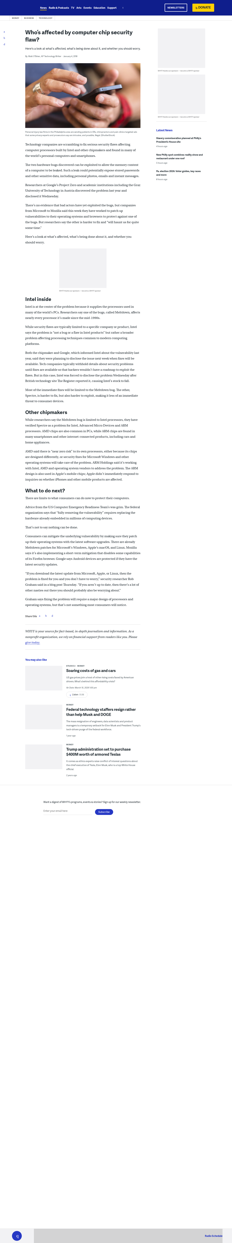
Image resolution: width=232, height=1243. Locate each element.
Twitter (46, 616)
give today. (32, 642)
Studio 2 (70, 666)
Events (87, 7)
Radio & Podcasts (59, 7)
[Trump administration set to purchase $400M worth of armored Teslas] (43, 758)
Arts (78, 7)
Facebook (39, 616)
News (43, 7)
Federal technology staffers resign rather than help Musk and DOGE (101, 712)
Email (52, 616)
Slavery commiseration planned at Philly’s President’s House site (178, 139)
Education (99, 7)
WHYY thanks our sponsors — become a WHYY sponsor (80, 291)
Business (29, 18)
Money (15, 18)
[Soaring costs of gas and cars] (43, 680)
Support (112, 7)
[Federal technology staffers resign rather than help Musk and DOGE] (43, 719)
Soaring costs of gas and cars (91, 670)
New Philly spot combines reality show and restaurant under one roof (179, 156)
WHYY (21, 8)
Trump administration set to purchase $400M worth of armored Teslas (98, 752)
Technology (45, 18)
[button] (17, 1236)
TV (72, 7)
